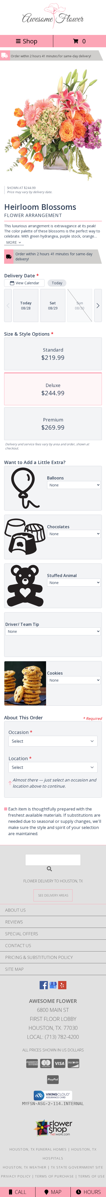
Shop (30, 41)
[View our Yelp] (62, 988)
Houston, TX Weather (25, 1167)
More (11, 242)
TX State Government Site (77, 1167)
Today (57, 282)
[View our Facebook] (44, 988)
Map (54, 1192)
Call (19, 1192)
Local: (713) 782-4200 (53, 1036)
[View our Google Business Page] (53, 988)
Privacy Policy (16, 1176)
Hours (91, 1192)
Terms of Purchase (54, 1176)
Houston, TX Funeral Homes (38, 1149)
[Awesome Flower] (53, 27)
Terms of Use (91, 1176)
